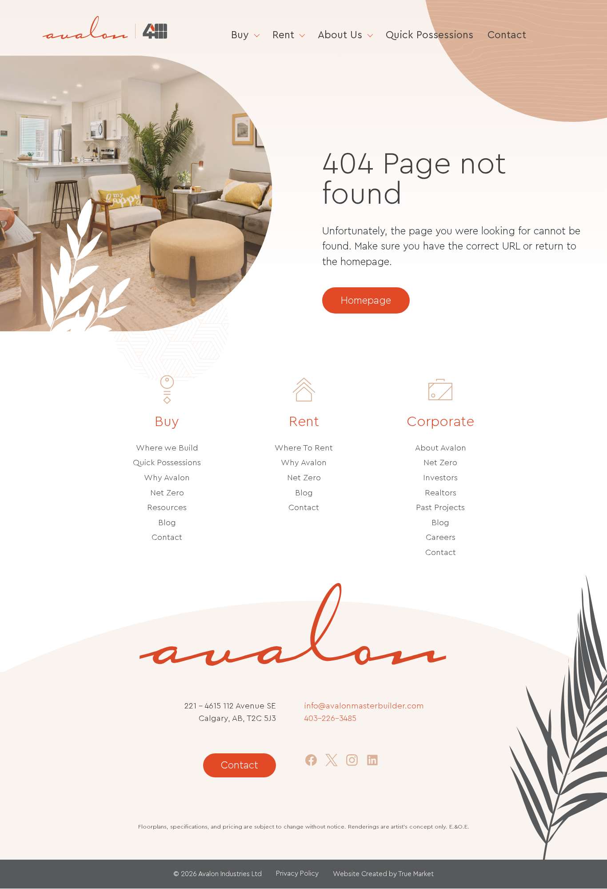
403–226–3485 (330, 718)
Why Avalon (167, 478)
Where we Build (167, 448)
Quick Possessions (429, 35)
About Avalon (440, 448)
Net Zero (167, 493)
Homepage (366, 300)
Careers (440, 537)
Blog (167, 523)
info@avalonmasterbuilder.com (364, 706)
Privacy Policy (297, 873)
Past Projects (440, 507)
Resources (167, 507)
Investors (440, 478)
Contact (506, 35)
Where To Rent (304, 448)
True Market (416, 873)
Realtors (440, 493)
